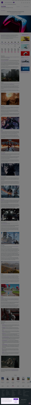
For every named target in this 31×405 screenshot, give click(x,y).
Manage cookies (15, 402)
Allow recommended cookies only (15, 400)
